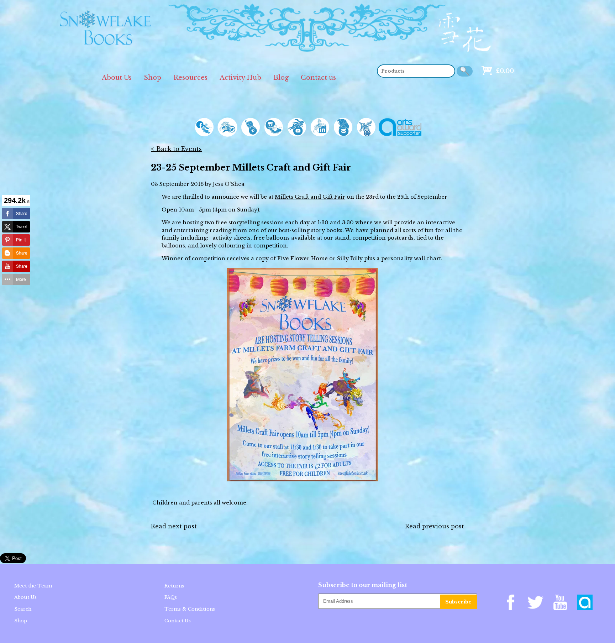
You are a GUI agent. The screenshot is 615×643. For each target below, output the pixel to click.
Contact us (318, 78)
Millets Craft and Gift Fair (310, 197)
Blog (281, 78)
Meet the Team (33, 586)
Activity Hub (240, 78)
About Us (117, 78)
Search (22, 609)
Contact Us (177, 620)
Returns (174, 586)
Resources (190, 78)
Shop (152, 78)
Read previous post (434, 526)
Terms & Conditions (189, 609)
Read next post (174, 526)
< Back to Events (176, 148)
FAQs (170, 597)
